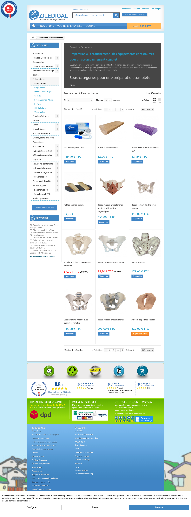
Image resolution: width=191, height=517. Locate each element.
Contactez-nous (81, 445)
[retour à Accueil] (33, 37)
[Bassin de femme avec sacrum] (112, 244)
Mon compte (156, 9)
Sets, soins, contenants (43, 164)
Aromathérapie (39, 129)
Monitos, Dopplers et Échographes (42, 60)
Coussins (38, 96)
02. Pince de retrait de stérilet (42, 230)
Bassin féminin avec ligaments (111, 320)
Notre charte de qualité (84, 434)
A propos (78, 463)
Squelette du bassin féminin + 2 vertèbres (77, 264)
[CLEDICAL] (43, 12)
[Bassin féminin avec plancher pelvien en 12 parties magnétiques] (112, 187)
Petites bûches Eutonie (74, 205)
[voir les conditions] (40, 414)
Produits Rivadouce (41, 133)
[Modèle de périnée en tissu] (146, 301)
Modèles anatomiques (43, 92)
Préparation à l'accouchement (40, 81)
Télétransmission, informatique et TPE (41, 192)
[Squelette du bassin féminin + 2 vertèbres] (78, 244)
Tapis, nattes (39, 112)
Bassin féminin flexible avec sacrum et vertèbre (76, 321)
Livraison (78, 449)
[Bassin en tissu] (146, 244)
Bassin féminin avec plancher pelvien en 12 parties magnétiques (110, 208)
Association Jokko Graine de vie (87, 438)
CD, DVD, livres (40, 108)
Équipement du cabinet (43, 181)
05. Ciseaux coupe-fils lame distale (44, 238)
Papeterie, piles (39, 185)
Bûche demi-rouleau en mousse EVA (145, 149)
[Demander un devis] (134, 419)
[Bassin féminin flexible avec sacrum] (146, 187)
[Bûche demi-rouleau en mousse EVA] (146, 129)
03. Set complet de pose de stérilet (44, 233)
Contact (91, 26)
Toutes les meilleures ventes (42, 257)
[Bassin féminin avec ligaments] (112, 301)
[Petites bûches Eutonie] (78, 187)
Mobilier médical (40, 177)
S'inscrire (145, 9)
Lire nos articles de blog (134, 15)
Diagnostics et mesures (43, 66)
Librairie (36, 125)
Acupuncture (38, 146)
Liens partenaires (81, 470)
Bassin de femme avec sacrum (111, 262)
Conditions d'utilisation (84, 452)
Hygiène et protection (42, 151)
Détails (72, 85)
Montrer (99, 100)
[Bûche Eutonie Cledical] (112, 129)
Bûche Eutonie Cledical (108, 148)
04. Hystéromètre (37, 235)
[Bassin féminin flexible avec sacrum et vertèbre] (78, 301)
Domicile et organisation (43, 172)
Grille (154, 102)
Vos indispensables (69, 26)
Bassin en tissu (138, 262)
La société (79, 431)
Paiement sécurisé (82, 456)
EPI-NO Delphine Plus (74, 148)
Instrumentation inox (42, 168)
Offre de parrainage (82, 459)
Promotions (46, 26)
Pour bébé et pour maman (41, 118)
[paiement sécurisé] (84, 415)
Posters (37, 104)
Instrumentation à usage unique (43, 73)
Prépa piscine (39, 88)
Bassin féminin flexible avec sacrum (143, 206)
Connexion (136, 9)
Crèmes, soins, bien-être (43, 138)
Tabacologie (38, 142)
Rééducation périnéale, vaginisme (43, 157)
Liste (159, 102)
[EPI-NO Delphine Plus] (78, 129)
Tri (65, 100)
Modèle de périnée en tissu (143, 320)
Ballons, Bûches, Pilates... (44, 100)
